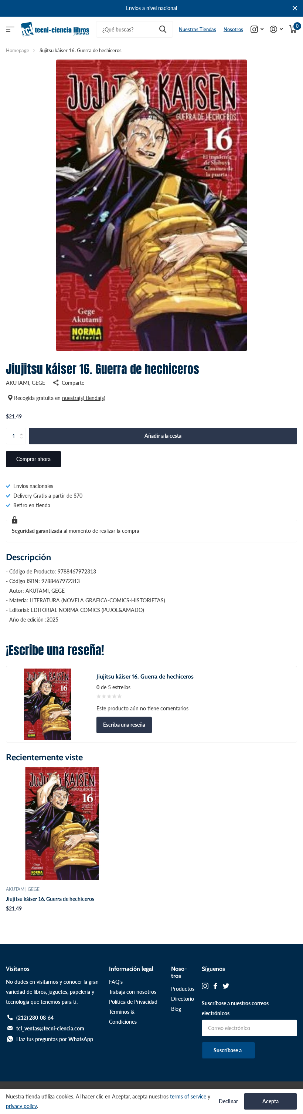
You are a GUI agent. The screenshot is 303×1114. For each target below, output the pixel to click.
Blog (176, 1009)
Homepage (17, 50)
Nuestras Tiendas (197, 29)
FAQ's (116, 982)
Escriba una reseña (124, 724)
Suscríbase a (228, 1050)
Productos (182, 989)
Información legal (131, 968)
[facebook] (215, 986)
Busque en (163, 29)
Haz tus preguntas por (54, 1039)
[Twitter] (225, 986)
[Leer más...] (257, 29)
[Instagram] (205, 986)
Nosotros (233, 29)
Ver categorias (10, 29)
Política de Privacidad (133, 1002)
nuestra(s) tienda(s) (83, 398)
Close (295, 8)
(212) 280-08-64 (35, 1017)
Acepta (270, 1101)
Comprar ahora (33, 459)
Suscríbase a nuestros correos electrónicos (235, 1008)
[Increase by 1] (23, 430)
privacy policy (21, 1106)
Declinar (228, 1101)
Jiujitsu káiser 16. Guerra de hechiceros (50, 899)
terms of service (188, 1096)
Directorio (182, 999)
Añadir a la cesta (162, 436)
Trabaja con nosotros (132, 992)
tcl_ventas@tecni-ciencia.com (50, 1028)
